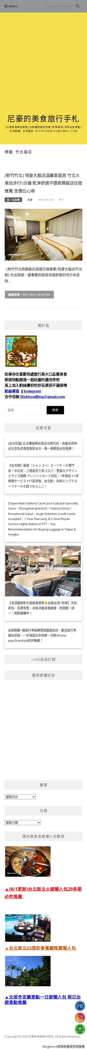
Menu (13, 6)
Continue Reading (36, 294)
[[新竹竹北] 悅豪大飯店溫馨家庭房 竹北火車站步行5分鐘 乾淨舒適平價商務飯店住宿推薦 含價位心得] (43, 234)
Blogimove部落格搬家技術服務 (64, 1046)
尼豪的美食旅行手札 (43, 119)
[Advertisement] (43, 68)
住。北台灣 (13, 199)
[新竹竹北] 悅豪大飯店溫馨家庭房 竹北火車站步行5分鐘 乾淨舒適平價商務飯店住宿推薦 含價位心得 (43, 183)
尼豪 (29, 199)
